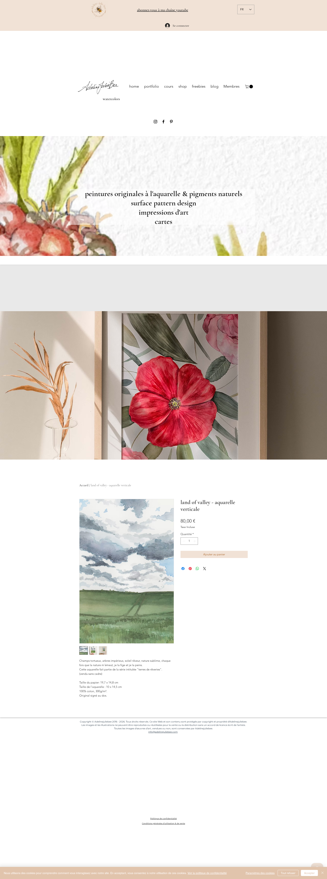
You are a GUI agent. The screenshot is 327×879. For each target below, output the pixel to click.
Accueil (83, 485)
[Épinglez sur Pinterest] (190, 568)
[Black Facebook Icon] (163, 121)
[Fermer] (322, 873)
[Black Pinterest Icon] (171, 121)
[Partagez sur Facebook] (183, 568)
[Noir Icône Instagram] (155, 121)
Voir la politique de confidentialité (207, 873)
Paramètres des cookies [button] (260, 873)
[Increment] (195, 541)
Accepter (309, 873)
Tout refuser (288, 873)
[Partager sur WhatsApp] (197, 568)
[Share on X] (204, 568)
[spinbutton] (189, 541)
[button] (249, 86)
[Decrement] (183, 541)
